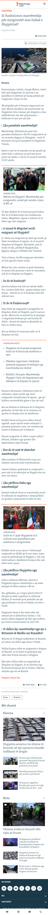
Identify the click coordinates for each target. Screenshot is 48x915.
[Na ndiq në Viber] (33, 888)
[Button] (41, 36)
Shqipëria (7, 11)
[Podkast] (18, 912)
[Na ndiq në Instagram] (9, 888)
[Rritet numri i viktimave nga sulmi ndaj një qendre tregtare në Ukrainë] (10, 869)
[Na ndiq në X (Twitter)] (21, 888)
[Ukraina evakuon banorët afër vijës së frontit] (24, 814)
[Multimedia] (7, 912)
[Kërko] (41, 912)
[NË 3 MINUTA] (29, 912)
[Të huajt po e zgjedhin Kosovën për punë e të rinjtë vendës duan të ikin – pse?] (10, 786)
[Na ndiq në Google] (39, 888)
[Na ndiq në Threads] (27, 888)
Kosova (8, 713)
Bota (6, 798)
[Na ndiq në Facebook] (4, 888)
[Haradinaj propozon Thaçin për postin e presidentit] (10, 774)
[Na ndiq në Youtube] (15, 888)
